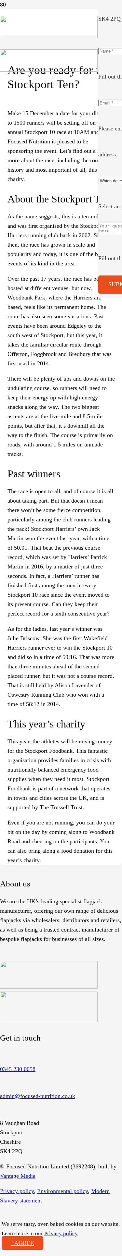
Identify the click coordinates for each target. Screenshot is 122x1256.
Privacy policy (17, 1191)
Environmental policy (62, 1191)
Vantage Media (17, 1176)
